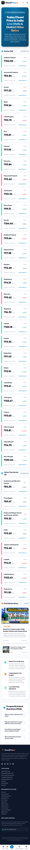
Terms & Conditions (6, 810)
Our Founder (4, 800)
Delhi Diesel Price (5, 771)
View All (26, 603)
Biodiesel (3, 785)
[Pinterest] (13, 764)
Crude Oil (3, 781)
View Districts (22, 65)
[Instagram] (10, 764)
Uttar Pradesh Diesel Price (7, 775)
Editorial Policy (4, 806)
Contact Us (4, 802)
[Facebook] (2, 764)
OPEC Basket (4, 783)
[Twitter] (5, 764)
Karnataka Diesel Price (6, 779)
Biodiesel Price (5, 798)
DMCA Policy (4, 812)
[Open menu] (27, 2)
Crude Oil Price (5, 794)
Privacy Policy (4, 808)
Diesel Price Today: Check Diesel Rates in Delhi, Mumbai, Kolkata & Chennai (18, 648)
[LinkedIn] (7, 764)
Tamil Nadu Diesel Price (7, 777)
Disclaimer (3, 814)
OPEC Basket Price (6, 796)
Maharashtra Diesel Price (7, 773)
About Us (3, 792)
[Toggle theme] (23, 3)
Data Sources (4, 804)
